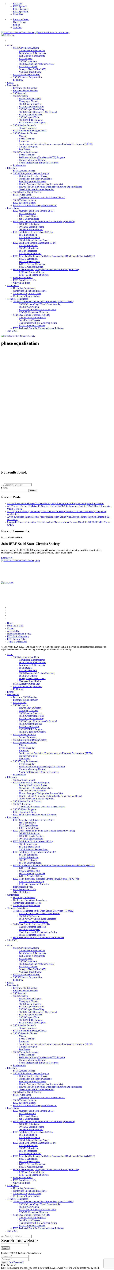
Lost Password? (16, 1262)
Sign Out (17, 27)
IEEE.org (17, 3)
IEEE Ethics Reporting (18, 636)
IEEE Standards (20, 9)
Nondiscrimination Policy (19, 633)
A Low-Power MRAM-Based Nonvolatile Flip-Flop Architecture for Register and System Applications (55, 503)
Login (4, 1262)
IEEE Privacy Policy (17, 639)
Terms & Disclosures (17, 641)
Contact (10, 628)
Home (10, 623)
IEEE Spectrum (20, 11)
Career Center (19, 22)
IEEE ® (20, 6)
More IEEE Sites (15, 625)
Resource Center (21, 19)
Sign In (16, 24)
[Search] (2, 485)
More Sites (18, 14)
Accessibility (13, 631)
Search (4, 487)
